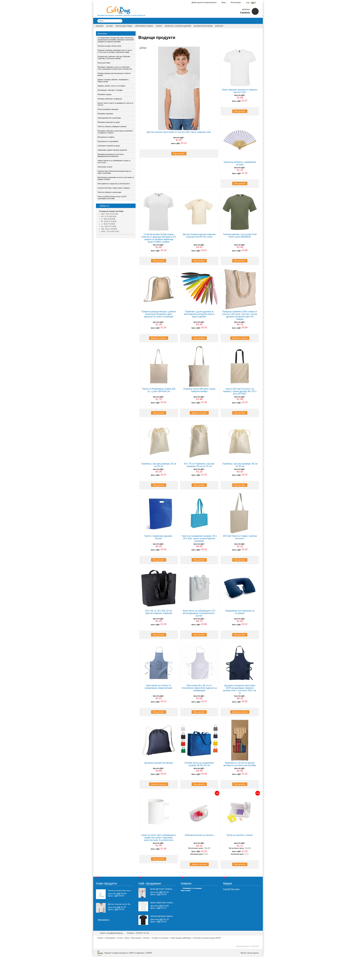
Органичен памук (144, 26)
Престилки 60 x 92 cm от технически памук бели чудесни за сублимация (199, 688)
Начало (99, 26)
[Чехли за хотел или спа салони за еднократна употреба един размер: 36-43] (101, 894)
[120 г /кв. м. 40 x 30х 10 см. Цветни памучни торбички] (159, 588)
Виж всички (185, 891)
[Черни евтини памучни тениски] (143, 924)
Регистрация (236, 2)
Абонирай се (103, 920)
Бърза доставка (124, 26)
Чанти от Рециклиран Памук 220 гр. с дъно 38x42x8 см (158, 390)
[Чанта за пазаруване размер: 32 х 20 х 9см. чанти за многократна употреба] (199, 513)
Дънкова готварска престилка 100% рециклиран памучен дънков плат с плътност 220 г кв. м (239, 689)
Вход (224, 2)
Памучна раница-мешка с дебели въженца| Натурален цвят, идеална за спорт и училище (158, 314)
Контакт (219, 26)
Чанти (159, 26)
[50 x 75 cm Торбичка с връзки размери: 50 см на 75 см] (199, 441)
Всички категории (203, 26)
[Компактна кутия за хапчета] (199, 812)
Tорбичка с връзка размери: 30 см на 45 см (239, 465)
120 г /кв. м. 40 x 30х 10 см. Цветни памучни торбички (158, 612)
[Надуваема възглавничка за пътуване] (240, 588)
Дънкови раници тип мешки (158, 763)
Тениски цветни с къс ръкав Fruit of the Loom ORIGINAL (239, 235)
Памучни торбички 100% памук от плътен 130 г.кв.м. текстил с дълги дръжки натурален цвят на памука (239, 315)
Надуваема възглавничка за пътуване (239, 612)
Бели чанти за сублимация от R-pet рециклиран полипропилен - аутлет (199, 613)
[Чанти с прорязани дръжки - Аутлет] (159, 513)
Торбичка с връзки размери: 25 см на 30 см (158, 465)
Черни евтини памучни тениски (167, 916)
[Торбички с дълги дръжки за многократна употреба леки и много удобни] (199, 289)
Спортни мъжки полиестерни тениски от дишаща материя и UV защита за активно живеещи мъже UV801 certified (158, 238)
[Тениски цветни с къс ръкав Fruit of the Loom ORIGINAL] (240, 211)
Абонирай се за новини (192, 888)
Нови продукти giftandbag (181, 938)
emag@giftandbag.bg (114, 933)
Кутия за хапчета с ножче (240, 835)
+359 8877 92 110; (142, 933)
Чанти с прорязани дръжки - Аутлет (158, 537)
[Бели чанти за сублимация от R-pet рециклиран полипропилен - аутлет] (199, 588)
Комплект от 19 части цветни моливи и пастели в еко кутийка (239, 764)
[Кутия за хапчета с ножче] (240, 812)
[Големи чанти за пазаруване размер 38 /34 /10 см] (199, 740)
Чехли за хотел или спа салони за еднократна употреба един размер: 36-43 (120, 890)
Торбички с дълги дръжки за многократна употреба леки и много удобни (199, 314)
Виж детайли (178, 154)
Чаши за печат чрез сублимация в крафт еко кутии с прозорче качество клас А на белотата (158, 837)
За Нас (109, 26)
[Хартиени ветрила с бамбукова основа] (240, 139)
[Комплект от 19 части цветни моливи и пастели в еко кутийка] (240, 740)
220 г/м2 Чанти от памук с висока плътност (240, 537)
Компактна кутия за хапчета (199, 835)
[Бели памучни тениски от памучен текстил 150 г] (240, 67)
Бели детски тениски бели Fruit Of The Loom (175, 889)
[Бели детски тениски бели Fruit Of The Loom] (142, 897)
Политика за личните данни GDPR (207, 938)
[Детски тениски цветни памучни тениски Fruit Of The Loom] (199, 211)
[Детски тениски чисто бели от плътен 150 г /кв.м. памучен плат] (179, 88)
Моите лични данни (250, 953)
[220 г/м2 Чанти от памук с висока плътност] (240, 513)
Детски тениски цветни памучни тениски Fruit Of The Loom (199, 235)
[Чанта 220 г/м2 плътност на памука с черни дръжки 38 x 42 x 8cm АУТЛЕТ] (240, 366)
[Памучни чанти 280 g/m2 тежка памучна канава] (199, 366)
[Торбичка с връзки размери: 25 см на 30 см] (159, 441)
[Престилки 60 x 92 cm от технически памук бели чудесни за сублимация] (199, 662)
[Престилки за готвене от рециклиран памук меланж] (159, 662)
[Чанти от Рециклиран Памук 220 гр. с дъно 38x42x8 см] (159, 366)
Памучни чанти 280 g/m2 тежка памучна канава (199, 390)
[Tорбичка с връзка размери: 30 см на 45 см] (240, 441)
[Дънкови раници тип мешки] (159, 740)
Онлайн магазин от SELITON (247, 946)
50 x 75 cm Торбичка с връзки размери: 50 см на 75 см (199, 465)
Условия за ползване (160, 938)
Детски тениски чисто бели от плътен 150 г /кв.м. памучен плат (179, 132)
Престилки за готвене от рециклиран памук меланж (158, 686)
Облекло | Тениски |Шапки (178, 26)
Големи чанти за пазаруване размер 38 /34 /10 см (199, 764)
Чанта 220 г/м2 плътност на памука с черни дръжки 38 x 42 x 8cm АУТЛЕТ (239, 391)
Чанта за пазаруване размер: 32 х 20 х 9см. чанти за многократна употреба (199, 538)
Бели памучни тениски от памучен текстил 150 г (239, 91)
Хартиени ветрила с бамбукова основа (240, 163)
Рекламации (110, 938)
